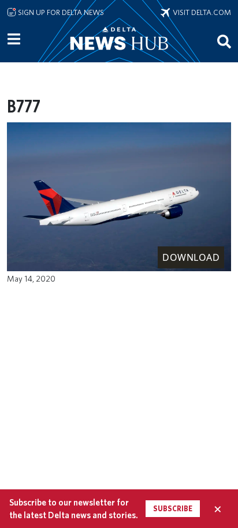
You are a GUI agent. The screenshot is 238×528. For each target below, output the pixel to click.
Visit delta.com (200, 12)
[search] (224, 40)
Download (191, 257)
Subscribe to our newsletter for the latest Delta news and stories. (73, 508)
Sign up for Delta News (60, 12)
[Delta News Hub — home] (119, 54)
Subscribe (172, 508)
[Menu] (14, 39)
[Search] (224, 40)
